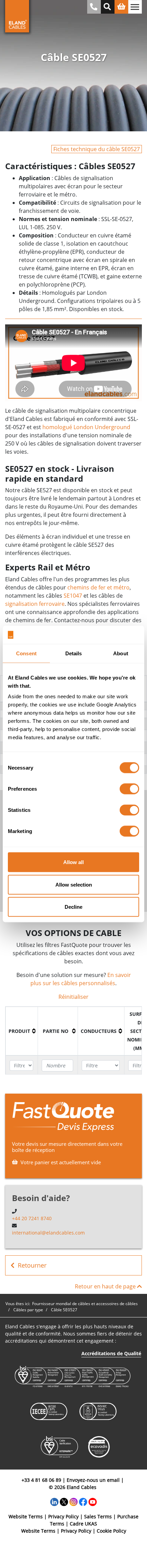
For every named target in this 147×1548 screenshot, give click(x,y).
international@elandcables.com (48, 1232)
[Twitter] (64, 1501)
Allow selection (73, 884)
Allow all (73, 862)
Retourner (32, 1265)
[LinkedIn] (54, 1501)
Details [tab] (73, 653)
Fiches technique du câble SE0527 (96, 149)
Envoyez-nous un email (93, 1480)
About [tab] (120, 653)
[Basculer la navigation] (135, 7)
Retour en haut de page (106, 1286)
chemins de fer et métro (98, 587)
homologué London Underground (86, 427)
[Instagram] (73, 1501)
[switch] (129, 789)
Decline (73, 907)
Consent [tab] (26, 653)
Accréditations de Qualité (111, 1353)
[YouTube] (93, 1501)
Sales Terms (98, 1516)
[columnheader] (22, 1031)
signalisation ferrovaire (35, 604)
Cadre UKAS (83, 1523)
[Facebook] (83, 1501)
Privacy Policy (63, 1516)
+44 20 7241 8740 (32, 1218)
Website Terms (26, 1516)
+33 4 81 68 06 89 (41, 1480)
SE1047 (73, 595)
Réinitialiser (73, 997)
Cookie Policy (111, 1531)
